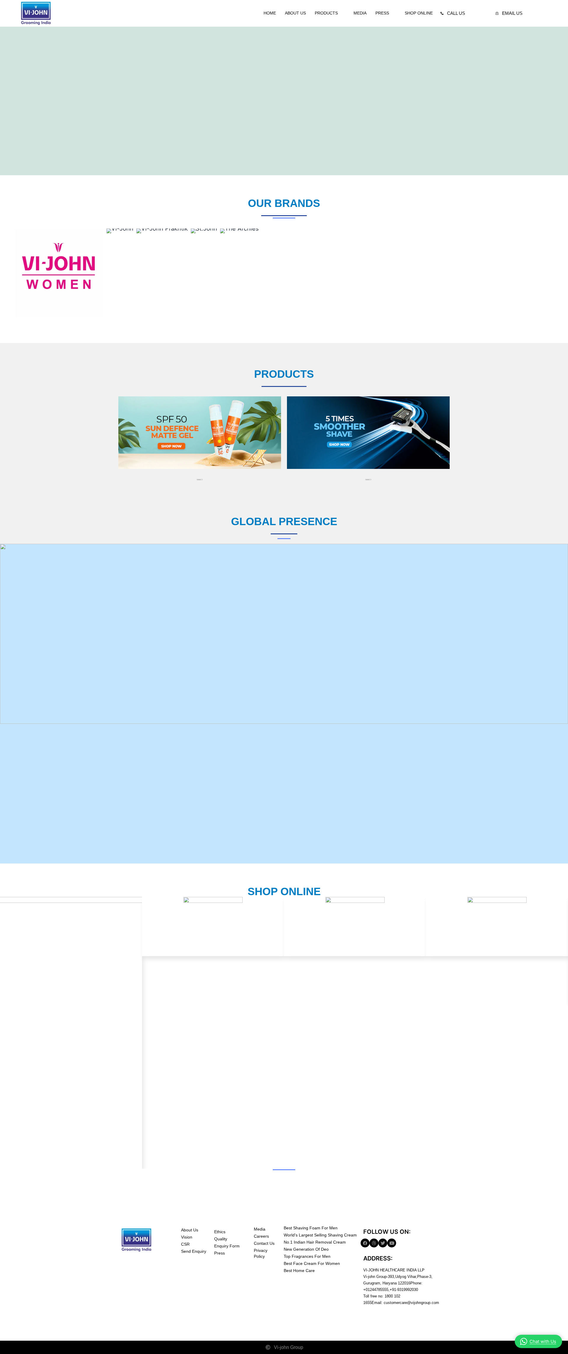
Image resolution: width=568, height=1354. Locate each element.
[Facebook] (365, 1243)
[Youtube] (391, 1243)
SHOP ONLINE (419, 13)
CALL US (456, 13)
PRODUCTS (326, 13)
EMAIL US (512, 13)
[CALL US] (442, 13)
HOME (270, 13)
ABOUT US (295, 13)
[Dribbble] (373, 1243)
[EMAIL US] (497, 13)
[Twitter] (382, 1243)
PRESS (382, 13)
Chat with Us (543, 1341)
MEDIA (360, 13)
